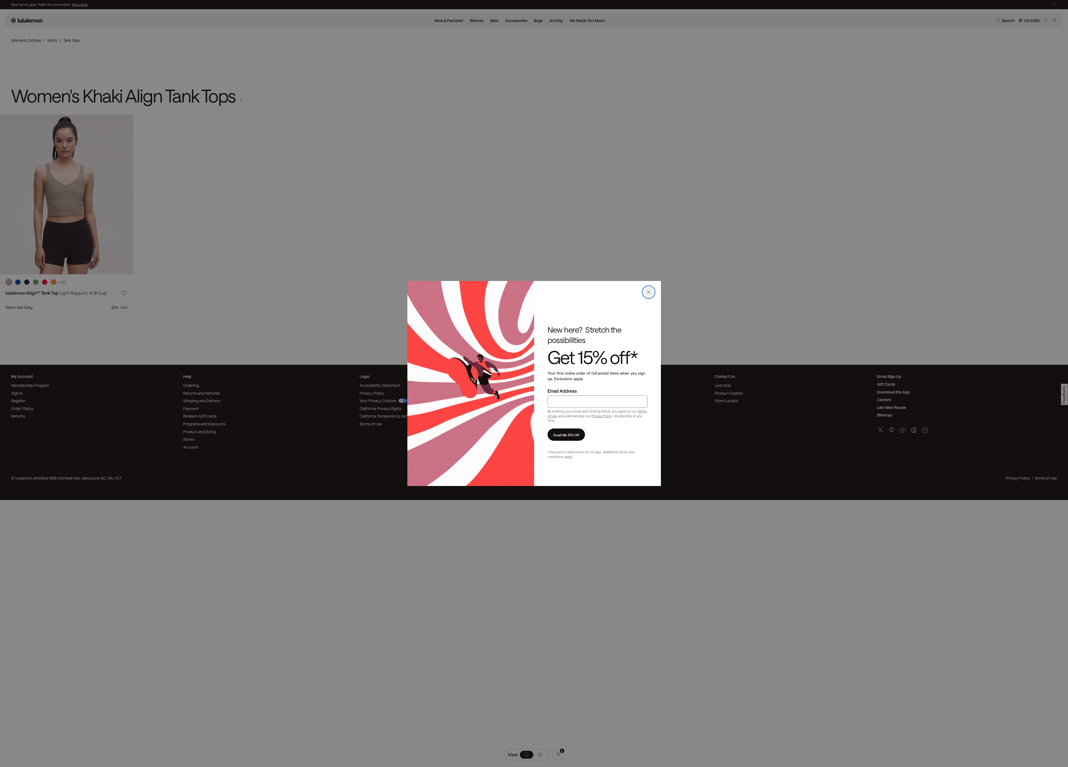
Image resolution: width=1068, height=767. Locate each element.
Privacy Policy (601, 416)
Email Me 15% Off (566, 434)
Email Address (562, 391)
